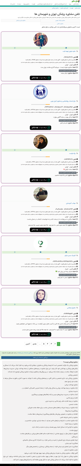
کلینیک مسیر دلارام (70, 255)
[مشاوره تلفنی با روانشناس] (66, 48)
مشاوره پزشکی (55, 8)
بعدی (34, 344)
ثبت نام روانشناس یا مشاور (61, 4)
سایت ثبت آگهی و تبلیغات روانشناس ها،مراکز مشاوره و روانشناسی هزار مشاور (34, 465)
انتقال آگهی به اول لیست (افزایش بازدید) (68, 71)
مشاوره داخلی (60, 24)
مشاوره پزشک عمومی (60, 20)
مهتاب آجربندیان (70, 203)
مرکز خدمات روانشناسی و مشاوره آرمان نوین (63, 101)
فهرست (33, 4)
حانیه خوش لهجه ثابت (69, 51)
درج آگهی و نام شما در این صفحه (25, 353)
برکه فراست (72, 153)
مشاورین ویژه (26, 4)
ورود (70, 4)
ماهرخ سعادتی (71, 308)
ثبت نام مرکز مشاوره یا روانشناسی (44, 4)
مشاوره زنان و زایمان (20, 20)
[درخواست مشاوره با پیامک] (40, 48)
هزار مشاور (77, 8)
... (40, 344)
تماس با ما (12, 4)
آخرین (28, 344)
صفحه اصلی (76, 4)
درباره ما (19, 4)
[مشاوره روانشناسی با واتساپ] (15, 48)
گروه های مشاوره (64, 8)
